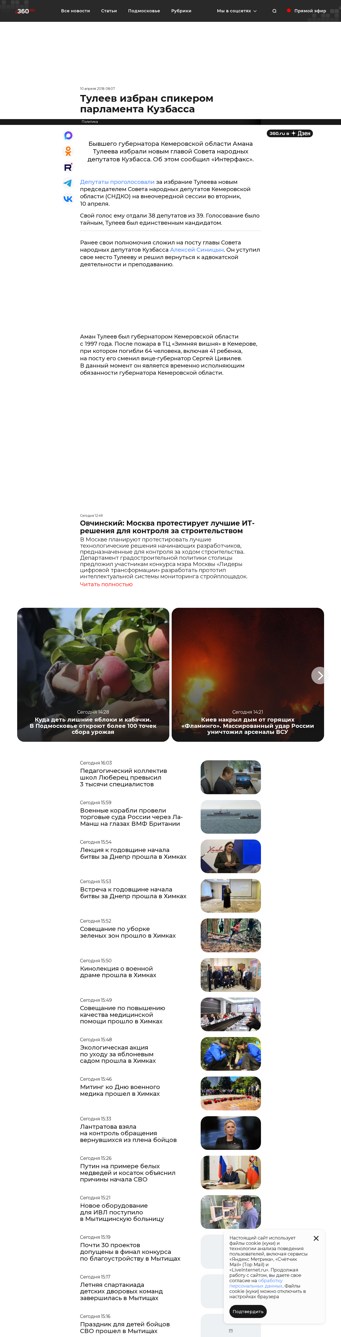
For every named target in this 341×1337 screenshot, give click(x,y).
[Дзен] (290, 133)
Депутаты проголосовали (117, 182)
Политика (90, 122)
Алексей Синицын (197, 249)
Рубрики (181, 10)
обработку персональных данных (256, 1283)
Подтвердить (248, 1311)
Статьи (109, 10)
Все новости (75, 10)
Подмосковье (144, 10)
